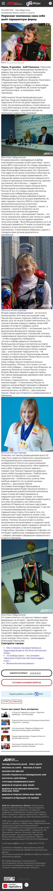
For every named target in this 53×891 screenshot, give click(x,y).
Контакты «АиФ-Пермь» (14, 778)
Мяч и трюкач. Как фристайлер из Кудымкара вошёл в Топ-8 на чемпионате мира (25, 650)
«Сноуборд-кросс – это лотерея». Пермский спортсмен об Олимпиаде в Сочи (24, 658)
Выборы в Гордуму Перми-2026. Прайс (22, 794)
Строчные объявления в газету (18, 782)
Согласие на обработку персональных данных (23, 847)
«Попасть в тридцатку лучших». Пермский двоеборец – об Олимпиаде (28, 713)
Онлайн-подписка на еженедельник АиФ (24, 775)
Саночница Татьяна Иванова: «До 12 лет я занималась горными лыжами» (28, 745)
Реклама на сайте (11, 768)
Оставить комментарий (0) (26, 682)
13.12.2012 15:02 (7, 10)
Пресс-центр (35, 764)
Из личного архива (15, 62)
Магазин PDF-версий (13, 771)
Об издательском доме (14, 764)
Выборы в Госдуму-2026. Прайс (18, 785)
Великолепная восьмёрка (19, 663)
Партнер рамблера (23, 879)
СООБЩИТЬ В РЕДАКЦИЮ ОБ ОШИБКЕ (20, 798)
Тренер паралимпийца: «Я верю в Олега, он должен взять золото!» (28, 737)
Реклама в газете (32, 768)
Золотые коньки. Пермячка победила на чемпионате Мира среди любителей (27, 729)
